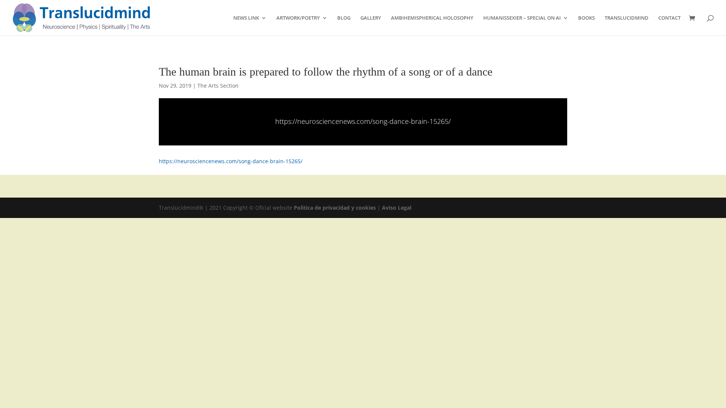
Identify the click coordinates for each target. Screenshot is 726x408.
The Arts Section (218, 85)
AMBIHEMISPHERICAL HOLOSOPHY (432, 18)
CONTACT (669, 18)
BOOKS (586, 18)
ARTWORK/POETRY (298, 18)
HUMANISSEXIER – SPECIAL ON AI (522, 18)
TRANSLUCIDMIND (626, 18)
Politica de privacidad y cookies (335, 207)
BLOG (344, 18)
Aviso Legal (396, 207)
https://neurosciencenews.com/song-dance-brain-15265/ (363, 121)
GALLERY (370, 18)
